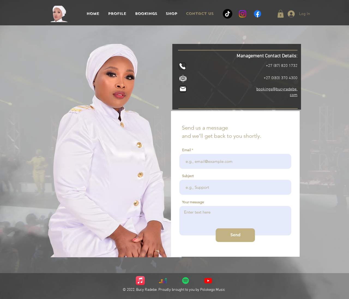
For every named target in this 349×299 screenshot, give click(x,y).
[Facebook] (257, 14)
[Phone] (182, 66)
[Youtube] (208, 280)
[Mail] (182, 88)
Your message (193, 202)
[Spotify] (185, 280)
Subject (188, 176)
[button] (280, 14)
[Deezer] (162, 280)
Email (186, 150)
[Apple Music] (140, 280)
